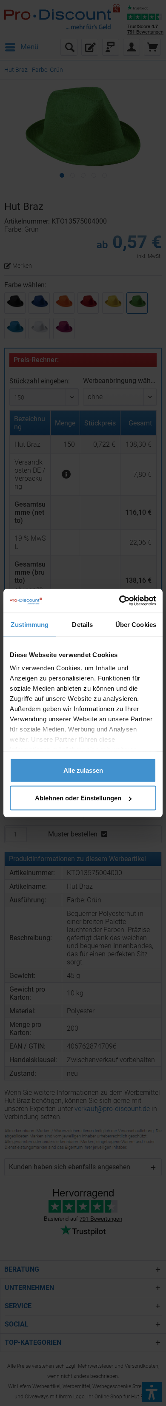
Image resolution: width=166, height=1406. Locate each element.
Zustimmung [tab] (30, 624)
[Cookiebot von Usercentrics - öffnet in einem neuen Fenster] (119, 601)
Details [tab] (82, 624)
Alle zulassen (83, 770)
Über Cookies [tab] (135, 624)
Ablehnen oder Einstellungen (78, 798)
